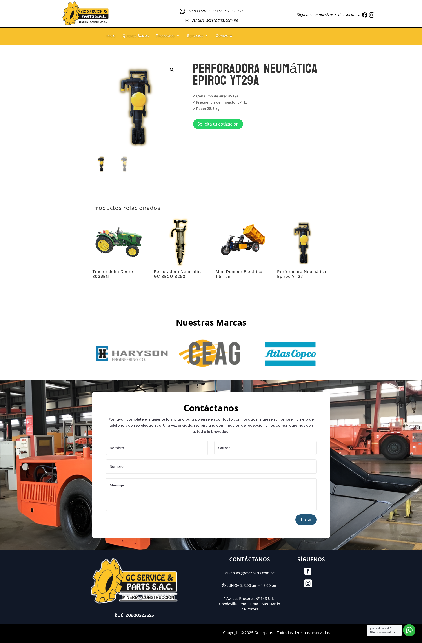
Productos (165, 35)
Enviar (306, 519)
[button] (172, 70)
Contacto (224, 35)
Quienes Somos (135, 35)
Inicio (110, 35)
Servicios (195, 35)
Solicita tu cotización (218, 124)
